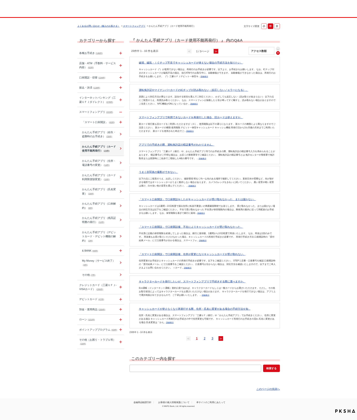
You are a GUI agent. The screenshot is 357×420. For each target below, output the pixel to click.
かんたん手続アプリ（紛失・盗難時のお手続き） (99, 134)
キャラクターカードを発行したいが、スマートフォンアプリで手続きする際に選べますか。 (192, 281)
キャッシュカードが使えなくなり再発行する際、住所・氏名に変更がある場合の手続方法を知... (194, 308)
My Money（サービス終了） (98, 262)
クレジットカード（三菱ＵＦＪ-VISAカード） (98, 287)
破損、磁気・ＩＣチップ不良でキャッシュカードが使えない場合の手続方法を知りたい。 (191, 62)
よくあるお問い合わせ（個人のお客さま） (98, 26)
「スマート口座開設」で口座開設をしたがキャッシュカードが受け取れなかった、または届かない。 (197, 199)
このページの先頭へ (268, 388)
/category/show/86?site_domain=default (120, 53)
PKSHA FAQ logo (345, 411)
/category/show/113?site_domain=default (120, 65)
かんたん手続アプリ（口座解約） (99, 205)
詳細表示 (204, 76)
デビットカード (91, 299)
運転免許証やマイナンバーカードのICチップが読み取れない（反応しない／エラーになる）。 (193, 89)
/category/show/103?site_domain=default (120, 319)
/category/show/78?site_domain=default (120, 342)
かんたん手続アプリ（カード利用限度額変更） (99, 177)
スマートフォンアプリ (134, 26)
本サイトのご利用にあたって (210, 402)
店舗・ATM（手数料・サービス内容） (97, 65)
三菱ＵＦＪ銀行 (249, 9)
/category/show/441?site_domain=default (120, 330)
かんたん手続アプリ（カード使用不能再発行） (99, 148)
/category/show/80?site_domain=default (120, 88)
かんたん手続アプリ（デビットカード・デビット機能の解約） (99, 236)
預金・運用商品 (92, 309)
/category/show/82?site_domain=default (120, 309)
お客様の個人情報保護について (173, 402)
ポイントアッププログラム (98, 329)
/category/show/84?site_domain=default (120, 100)
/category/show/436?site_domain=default (120, 251)
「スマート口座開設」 (98, 122)
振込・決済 (89, 87)
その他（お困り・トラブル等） (97, 341)
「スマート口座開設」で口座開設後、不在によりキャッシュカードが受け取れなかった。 (191, 226)
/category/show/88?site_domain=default (120, 78)
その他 (88, 274)
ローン (87, 319)
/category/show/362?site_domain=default (120, 287)
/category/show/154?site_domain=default (120, 122)
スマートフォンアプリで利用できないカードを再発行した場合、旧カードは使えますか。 (191, 117)
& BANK (90, 250)
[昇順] (278, 49)
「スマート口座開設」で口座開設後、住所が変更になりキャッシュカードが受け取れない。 (192, 254)
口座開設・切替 (92, 77)
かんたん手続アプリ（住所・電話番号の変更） (99, 162)
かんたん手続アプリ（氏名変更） (99, 191)
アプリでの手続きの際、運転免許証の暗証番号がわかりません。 (176, 144)
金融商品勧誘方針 (142, 402)
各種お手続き (91, 53)
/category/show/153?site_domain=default (120, 112)
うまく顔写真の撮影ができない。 (158, 171)
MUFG (109, 9)
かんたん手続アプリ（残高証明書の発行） (99, 219)
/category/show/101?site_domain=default (120, 299)
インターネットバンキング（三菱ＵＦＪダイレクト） (97, 99)
